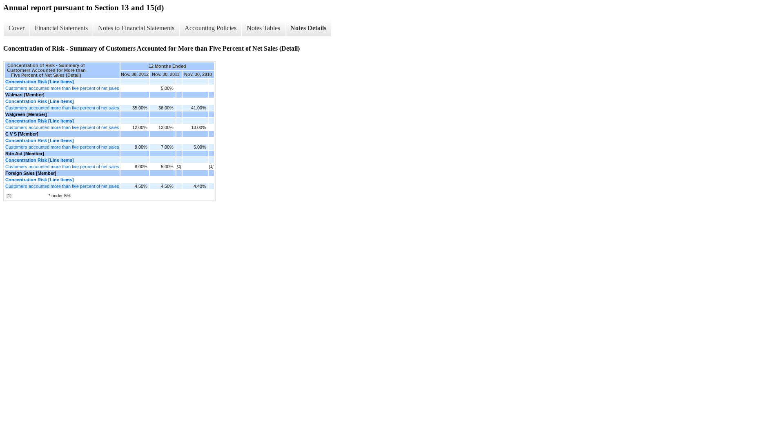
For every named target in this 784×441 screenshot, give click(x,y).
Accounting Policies (210, 27)
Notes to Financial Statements (136, 27)
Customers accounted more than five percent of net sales (62, 88)
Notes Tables (263, 27)
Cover (16, 27)
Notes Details (308, 27)
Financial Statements (61, 27)
